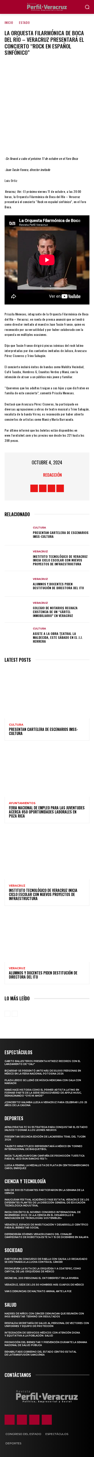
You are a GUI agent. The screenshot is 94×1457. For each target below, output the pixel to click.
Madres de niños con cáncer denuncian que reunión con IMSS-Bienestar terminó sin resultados (44, 1315)
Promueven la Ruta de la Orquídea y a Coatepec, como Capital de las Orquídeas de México (43, 1270)
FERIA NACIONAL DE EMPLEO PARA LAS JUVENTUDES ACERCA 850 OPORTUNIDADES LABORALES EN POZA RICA (47, 811)
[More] (74, 142)
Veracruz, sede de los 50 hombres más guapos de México (44, 1284)
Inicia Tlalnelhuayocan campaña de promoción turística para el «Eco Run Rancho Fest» (44, 1157)
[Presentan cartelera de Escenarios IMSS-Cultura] (17, 532)
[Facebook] (19, 142)
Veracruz (40, 551)
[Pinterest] (47, 142)
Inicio (9, 22)
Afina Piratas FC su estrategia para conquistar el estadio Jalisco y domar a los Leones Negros (46, 1129)
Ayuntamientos (22, 803)
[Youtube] (60, 488)
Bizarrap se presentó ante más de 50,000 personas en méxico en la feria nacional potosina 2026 (43, 1072)
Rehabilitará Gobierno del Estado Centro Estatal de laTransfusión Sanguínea (40, 1353)
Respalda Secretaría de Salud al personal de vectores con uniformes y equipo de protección (47, 1325)
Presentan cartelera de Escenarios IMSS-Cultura (61, 534)
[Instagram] (43, 488)
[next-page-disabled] (15, 1014)
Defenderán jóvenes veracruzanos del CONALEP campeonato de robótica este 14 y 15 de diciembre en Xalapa (46, 1236)
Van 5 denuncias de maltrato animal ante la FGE (38, 1291)
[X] (33, 142)
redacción (52, 475)
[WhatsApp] (60, 142)
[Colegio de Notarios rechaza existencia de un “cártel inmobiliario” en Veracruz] (17, 609)
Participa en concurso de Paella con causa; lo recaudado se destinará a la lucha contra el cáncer (46, 1260)
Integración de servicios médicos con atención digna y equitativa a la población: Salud (42, 1334)
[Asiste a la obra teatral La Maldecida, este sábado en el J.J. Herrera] (17, 635)
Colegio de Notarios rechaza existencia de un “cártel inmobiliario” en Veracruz (55, 611)
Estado (24, 22)
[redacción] (37, 474)
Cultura (39, 527)
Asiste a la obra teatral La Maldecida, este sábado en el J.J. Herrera (58, 637)
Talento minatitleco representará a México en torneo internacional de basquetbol (43, 1148)
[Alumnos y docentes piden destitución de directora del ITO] (17, 584)
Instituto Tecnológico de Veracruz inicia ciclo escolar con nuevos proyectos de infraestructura (60, 560)
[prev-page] (7, 1014)
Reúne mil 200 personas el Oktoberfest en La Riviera (41, 1278)
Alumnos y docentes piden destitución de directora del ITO (58, 585)
